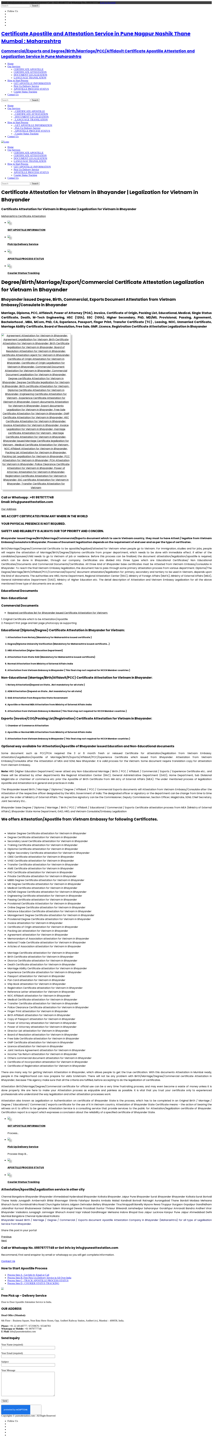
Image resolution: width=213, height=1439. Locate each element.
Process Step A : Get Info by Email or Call (28, 1275)
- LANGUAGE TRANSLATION (31, 119)
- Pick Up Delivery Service (27, 128)
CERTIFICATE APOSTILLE (29, 69)
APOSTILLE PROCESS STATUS (31, 89)
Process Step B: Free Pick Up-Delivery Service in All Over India (39, 1277)
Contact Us (8, 1261)
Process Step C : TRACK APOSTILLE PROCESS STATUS (37, 1280)
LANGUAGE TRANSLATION (30, 77)
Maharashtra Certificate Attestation (23, 216)
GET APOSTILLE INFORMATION (32, 83)
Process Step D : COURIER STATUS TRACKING (33, 1283)
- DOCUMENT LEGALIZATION (31, 117)
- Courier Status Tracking (26, 133)
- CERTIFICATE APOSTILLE (29, 111)
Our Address (8, 509)
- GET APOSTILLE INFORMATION (33, 125)
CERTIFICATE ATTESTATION (30, 72)
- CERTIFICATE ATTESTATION (31, 114)
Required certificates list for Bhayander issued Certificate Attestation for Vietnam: (57, 613)
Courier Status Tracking (25, 91)
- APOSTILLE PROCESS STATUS (32, 131)
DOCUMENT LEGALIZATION (30, 75)
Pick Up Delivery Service (26, 86)
